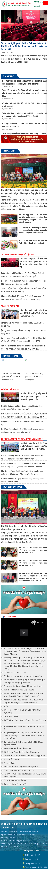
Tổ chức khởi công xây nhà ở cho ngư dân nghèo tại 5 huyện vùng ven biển (33, 396)
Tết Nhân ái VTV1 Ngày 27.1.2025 (15, 672)
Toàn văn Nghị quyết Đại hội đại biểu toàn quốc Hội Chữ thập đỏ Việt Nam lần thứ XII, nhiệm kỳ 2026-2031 (24, 46)
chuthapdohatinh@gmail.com (16, 841)
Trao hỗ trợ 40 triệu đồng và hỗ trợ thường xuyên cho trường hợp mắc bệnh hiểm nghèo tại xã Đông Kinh (24, 93)
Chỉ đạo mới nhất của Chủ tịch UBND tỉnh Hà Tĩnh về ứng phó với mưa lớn (33, 313)
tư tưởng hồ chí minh (11, 759)
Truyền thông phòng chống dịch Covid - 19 (19, 770)
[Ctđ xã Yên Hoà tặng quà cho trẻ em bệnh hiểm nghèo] (34, 365)
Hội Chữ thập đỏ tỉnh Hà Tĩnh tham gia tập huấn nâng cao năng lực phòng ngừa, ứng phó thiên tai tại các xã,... (24, 193)
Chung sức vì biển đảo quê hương (15, 784)
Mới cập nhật (8, 76)
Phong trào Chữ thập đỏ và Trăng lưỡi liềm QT (22, 439)
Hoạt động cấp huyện (12, 487)
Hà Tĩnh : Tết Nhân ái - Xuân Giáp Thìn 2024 (19, 690)
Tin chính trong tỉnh (10, 306)
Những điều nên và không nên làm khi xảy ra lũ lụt (21, 766)
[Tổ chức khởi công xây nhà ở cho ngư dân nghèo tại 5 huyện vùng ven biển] (10, 397)
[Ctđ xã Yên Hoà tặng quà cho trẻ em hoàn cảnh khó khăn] (11, 365)
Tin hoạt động (9, 151)
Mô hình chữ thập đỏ (10, 389)
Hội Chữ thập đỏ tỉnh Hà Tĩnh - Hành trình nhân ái (21, 752)
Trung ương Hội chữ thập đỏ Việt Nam (17, 254)
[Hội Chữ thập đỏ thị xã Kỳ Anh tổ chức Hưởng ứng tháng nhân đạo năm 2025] (24, 507)
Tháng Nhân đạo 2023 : (12, 716)
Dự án (6, 706)
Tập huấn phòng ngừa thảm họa (15, 780)
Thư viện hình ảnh (10, 356)
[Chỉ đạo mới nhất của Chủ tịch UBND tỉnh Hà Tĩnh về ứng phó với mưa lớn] (10, 314)
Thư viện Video (10, 617)
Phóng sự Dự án (9, 763)
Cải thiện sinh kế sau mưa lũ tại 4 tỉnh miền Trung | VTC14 (24, 756)
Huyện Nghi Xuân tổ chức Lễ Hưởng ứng (18, 748)
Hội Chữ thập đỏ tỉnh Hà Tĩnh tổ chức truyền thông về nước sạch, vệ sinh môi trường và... (33, 446)
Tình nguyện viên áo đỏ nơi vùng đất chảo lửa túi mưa (23, 686)
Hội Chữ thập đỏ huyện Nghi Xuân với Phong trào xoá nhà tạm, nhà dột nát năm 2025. (33, 550)
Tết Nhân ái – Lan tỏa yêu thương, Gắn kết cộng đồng (23, 676)
